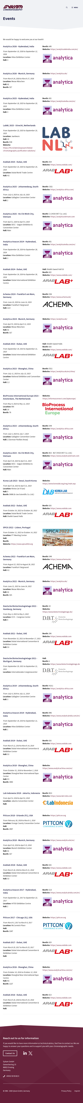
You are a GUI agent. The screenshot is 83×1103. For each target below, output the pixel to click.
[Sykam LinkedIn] (25, 1054)
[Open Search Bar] (67, 7)
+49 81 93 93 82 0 (12, 1076)
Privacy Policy (66, 1091)
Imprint (77, 1091)
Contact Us (10, 1053)
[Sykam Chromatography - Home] (13, 16)
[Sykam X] (30, 1054)
